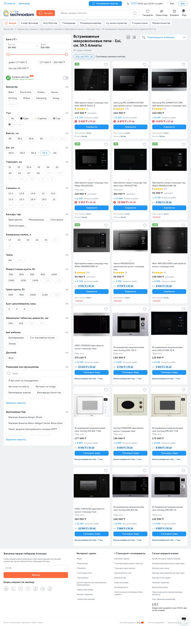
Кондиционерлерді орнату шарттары (168, 563)
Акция (79, 559)
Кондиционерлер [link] (90, 23)
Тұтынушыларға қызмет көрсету (128, 563)
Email (9, 567)
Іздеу (15, 373)
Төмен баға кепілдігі (86, 599)
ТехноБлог (81, 568)
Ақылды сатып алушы (161, 578)
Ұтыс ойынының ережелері (163, 599)
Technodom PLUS (84, 573)
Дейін (43, 44)
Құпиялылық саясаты (177, 623)
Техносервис (82, 578)
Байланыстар (120, 578)
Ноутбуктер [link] (50, 23)
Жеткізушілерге (121, 587)
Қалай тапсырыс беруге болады (166, 559)
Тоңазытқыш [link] (140, 23)
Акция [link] (12, 23)
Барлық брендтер (160, 587)
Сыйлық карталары (85, 590)
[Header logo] (18, 13)
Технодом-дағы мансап (124, 568)
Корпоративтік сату (122, 573)
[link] (91, 100)
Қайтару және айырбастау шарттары (168, 573)
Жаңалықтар (82, 563)
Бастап (11, 44)
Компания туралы (122, 559)
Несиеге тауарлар (85, 594)
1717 (155, 604)
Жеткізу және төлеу (160, 568)
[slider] (8, 54)
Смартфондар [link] (29, 23)
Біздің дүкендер (121, 582)
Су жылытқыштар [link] (116, 23)
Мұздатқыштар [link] (161, 23)
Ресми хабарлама (156, 623)
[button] (147, 13)
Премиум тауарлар (160, 582)
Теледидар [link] (69, 23)
